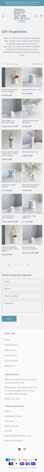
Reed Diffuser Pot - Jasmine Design (9, 217)
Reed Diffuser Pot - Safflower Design (9, 122)
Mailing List (10, 366)
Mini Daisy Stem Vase (30, 152)
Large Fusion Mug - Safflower (29, 217)
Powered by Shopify (30, 468)
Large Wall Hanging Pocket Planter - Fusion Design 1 (10, 249)
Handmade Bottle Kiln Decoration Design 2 (30, 186)
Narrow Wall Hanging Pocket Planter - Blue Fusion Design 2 (10, 153)
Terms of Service (12, 360)
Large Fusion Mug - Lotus (31, 89)
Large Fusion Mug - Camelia (9, 186)
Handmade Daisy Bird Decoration (30, 122)
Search (7, 339)
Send (9, 319)
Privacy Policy (11, 355)
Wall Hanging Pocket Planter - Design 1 (9, 90)
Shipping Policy (11, 345)
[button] (3, 16)
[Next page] (34, 264)
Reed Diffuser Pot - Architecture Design (29, 248)
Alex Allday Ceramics (18, 468)
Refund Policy (11, 350)
